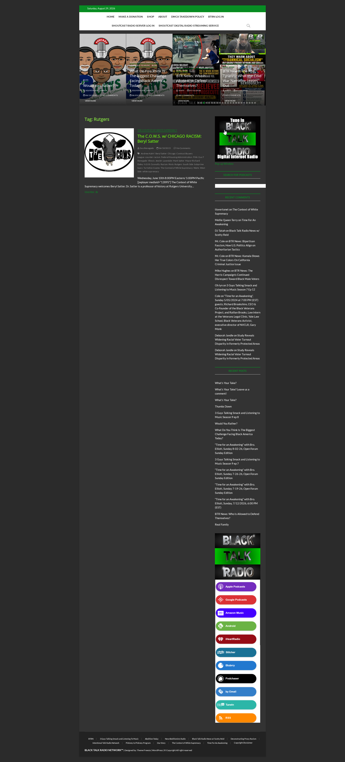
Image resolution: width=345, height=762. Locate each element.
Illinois (151, 160)
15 (236, 103)
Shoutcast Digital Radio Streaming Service (189, 25)
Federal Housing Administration (176, 157)
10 (223, 103)
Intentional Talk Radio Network (106, 743)
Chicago (172, 153)
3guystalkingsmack (96, 90)
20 (249, 103)
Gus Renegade (146, 148)
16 (239, 103)
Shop (150, 16)
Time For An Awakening (217, 743)
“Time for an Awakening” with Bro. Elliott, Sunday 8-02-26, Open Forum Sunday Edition (236, 448)
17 (241, 103)
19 (247, 103)
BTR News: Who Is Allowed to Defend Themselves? (191, 80)
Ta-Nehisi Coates (152, 168)
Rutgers (178, 164)
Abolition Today (151, 739)
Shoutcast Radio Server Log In (133, 25)
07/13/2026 (195, 90)
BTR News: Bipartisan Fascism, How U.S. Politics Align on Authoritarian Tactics (235, 245)
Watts (196, 168)
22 (255, 103)
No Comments (110, 95)
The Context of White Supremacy (157, 130)
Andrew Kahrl (147, 153)
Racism (164, 164)
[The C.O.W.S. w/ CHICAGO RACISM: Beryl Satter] (109, 152)
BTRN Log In (216, 16)
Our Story (161, 743)
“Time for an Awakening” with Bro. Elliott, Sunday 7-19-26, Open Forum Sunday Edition (236, 488)
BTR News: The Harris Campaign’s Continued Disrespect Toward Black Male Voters (237, 274)
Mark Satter (178, 160)
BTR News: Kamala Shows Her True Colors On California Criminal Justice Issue (237, 260)
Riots (171, 164)
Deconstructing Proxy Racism (243, 739)
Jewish (158, 160)
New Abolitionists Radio (175, 739)
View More (90, 101)
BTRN (192, 70)
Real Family (222, 524)
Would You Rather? (98, 85)
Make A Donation (131, 16)
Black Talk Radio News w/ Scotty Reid (208, 739)
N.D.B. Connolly (152, 164)
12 (228, 103)
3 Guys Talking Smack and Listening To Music (144, 63)
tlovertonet (222, 209)
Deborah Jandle (224, 335)
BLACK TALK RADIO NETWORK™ (104, 750)
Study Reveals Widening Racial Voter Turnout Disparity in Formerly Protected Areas (237, 339)
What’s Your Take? (225, 382)
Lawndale (167, 160)
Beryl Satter (161, 153)
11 (225, 103)
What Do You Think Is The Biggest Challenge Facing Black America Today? (148, 78)
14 (233, 103)
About (162, 16)
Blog (85, 80)
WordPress (157, 750)
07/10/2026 (242, 90)
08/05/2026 (138, 95)
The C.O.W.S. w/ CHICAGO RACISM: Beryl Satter (169, 138)
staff (181, 90)
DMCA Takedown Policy (187, 16)
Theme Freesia (144, 750)
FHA (195, 157)
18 (244, 103)
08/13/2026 (91, 95)
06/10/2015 (164, 148)
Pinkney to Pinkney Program (138, 743)
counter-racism (152, 157)
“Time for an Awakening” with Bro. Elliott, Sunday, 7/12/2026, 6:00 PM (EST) (236, 503)
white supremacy (150, 171)
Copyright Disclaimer (243, 743)
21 (252, 103)
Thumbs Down (223, 406)
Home (111, 16)
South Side (188, 164)
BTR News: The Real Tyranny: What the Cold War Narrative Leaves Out (242, 78)
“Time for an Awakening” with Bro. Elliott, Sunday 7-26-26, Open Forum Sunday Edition (236, 474)
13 (231, 103)
